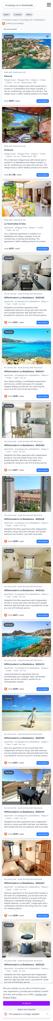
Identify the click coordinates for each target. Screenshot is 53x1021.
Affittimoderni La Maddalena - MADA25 (24, 964)
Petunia (8, 76)
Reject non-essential (26, 1009)
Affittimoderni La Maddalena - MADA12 (24, 664)
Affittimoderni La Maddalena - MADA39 (24, 738)
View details (43, 101)
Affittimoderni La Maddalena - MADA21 (24, 371)
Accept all (26, 1003)
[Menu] (49, 5)
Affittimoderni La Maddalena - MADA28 (24, 519)
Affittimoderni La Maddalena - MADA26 (24, 445)
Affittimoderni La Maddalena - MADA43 (24, 883)
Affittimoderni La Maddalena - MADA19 (24, 811)
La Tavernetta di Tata (15, 223)
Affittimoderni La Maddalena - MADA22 (24, 590)
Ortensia (8, 150)
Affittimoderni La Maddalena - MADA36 (24, 297)
